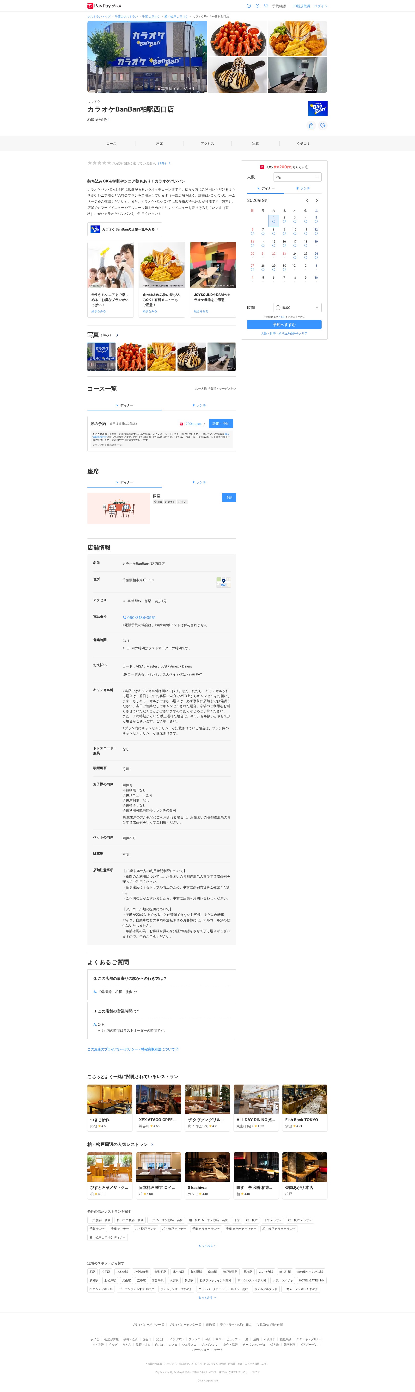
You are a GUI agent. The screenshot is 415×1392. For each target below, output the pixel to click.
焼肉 (256, 1339)
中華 (218, 1339)
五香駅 (141, 1280)
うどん (126, 1344)
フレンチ (194, 1339)
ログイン (321, 6)
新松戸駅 (160, 1271)
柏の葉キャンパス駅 (310, 1271)
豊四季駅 (196, 1271)
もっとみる (205, 1246)
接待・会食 (130, 1339)
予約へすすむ (284, 324)
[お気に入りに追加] (323, 125)
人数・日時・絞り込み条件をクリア (284, 333)
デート (218, 1349)
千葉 (237, 1220)
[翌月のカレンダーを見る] (317, 200)
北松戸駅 (110, 1280)
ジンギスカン (210, 1344)
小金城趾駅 (141, 1271)
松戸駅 (106, 1271)
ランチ (305, 188)
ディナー (268, 188)
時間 (251, 307)
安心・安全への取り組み (236, 1324)
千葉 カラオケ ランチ (206, 1228)
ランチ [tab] (201, 405)
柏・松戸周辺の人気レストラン (117, 1144)
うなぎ (113, 1344)
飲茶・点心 (143, 1344)
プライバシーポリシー (146, 1324)
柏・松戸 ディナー (174, 1228)
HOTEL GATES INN (311, 1280)
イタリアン (177, 1339)
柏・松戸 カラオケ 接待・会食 (208, 1220)
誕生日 (147, 1339)
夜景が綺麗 (111, 1339)
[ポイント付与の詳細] (307, 167)
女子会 (95, 1339)
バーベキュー (200, 1349)
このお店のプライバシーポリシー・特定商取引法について (131, 1049)
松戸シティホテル (101, 1289)
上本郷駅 (122, 1271)
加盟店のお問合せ (268, 1324)
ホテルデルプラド (265, 1289)
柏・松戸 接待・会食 (130, 1220)
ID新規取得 (301, 6)
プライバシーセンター (183, 1324)
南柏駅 (212, 1271)
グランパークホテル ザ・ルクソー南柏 (223, 1289)
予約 (229, 497)
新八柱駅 (285, 1271)
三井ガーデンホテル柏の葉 (301, 1289)
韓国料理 (289, 1344)
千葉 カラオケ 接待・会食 (166, 1220)
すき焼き (269, 1339)
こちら (282, 316)
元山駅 (126, 1280)
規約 (209, 1324)
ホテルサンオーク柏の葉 (176, 1289)
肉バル (159, 1344)
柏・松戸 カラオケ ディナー (108, 1237)
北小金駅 (178, 1271)
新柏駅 (94, 1280)
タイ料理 (98, 1344)
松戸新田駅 (230, 1271)
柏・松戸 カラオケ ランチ (279, 1228)
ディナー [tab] (127, 405)
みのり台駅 (266, 1271)
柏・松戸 (252, 1220)
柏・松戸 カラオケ (300, 1220)
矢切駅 (189, 1280)
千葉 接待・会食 (100, 1220)
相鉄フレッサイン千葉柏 (215, 1280)
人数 (251, 177)
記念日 (160, 1339)
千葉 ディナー (120, 1228)
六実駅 (174, 1280)
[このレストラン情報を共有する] (311, 125)
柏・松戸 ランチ (145, 1228)
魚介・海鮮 (230, 1344)
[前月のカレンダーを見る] (307, 200)
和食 (208, 1339)
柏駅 (92, 1271)
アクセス (207, 143)
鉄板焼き (286, 1339)
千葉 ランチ (97, 1228)
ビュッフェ (233, 1339)
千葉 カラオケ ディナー (241, 1228)
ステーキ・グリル (307, 1339)
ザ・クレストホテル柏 (252, 1280)
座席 (159, 143)
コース (111, 143)
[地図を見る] (224, 582)
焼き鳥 (274, 1344)
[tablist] (161, 407)
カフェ (173, 1344)
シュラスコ (189, 1344)
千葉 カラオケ (273, 1220)
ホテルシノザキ (283, 1280)
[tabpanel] (161, 433)
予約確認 (279, 6)
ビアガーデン (308, 1344)
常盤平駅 (158, 1280)
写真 (255, 143)
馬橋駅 (248, 1271)
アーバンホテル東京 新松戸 (136, 1289)
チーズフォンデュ (254, 1344)
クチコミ (303, 143)
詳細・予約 (221, 423)
